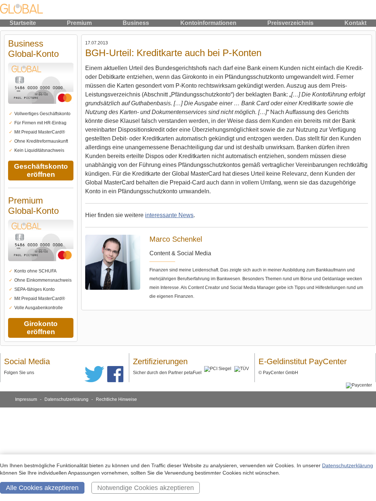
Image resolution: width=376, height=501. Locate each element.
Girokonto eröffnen (41, 328)
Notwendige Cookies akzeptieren (145, 487)
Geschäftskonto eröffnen (41, 170)
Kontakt (355, 23)
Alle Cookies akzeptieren (42, 487)
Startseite (23, 23)
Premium (79, 23)
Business (136, 23)
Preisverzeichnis (290, 23)
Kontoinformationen (208, 23)
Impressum (26, 399)
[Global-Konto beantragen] (40, 107)
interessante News (169, 215)
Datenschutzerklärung (66, 399)
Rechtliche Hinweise (116, 399)
